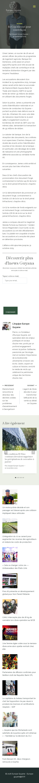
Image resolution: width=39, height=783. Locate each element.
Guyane (19, 23)
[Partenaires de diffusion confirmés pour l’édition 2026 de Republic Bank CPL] (19, 661)
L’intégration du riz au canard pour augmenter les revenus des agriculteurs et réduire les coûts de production (19, 539)
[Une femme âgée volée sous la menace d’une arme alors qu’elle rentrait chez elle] (19, 632)
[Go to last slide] (6, 451)
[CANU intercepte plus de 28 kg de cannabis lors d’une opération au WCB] (19, 606)
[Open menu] (34, 6)
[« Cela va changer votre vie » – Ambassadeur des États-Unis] (19, 554)
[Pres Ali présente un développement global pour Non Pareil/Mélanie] (19, 580)
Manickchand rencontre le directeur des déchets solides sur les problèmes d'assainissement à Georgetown (9, 397)
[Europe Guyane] (13, 6)
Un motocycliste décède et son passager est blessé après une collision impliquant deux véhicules (19, 510)
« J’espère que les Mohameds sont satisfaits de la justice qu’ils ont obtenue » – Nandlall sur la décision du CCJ (19, 733)
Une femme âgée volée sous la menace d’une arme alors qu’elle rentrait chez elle (19, 646)
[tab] (15, 477)
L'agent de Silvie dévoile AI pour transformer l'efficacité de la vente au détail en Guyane (30, 395)
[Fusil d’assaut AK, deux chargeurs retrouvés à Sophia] (19, 748)
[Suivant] (33, 451)
